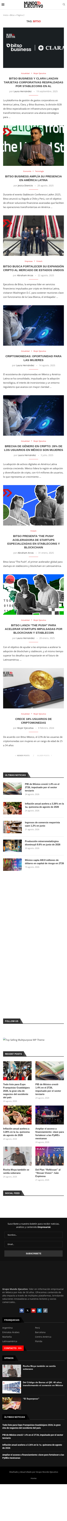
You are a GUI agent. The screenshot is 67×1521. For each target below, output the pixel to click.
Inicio (5, 15)
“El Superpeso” (31, 1398)
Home (33, 1478)
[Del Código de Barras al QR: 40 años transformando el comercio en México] (11, 1387)
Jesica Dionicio (25, 185)
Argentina (7, 1328)
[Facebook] (21, 1310)
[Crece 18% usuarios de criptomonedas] (33, 688)
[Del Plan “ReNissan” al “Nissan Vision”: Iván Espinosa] (49, 1156)
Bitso (12, 15)
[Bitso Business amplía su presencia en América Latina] (33, 145)
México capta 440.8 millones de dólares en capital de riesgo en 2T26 (44, 862)
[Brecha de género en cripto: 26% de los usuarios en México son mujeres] (33, 415)
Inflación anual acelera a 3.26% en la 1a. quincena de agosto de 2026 (44, 805)
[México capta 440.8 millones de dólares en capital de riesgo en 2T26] (12, 864)
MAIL (20, 1348)
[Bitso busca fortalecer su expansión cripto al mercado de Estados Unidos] (33, 235)
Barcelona (40, 1332)
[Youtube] (33, 1310)
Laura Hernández (23, 91)
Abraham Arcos (25, 275)
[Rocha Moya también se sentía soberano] (17, 1156)
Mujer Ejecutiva (25, 727)
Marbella (7, 1337)
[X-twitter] (27, 1310)
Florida (38, 1341)
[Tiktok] (45, 1310)
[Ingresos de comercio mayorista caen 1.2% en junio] (12, 827)
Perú (37, 1328)
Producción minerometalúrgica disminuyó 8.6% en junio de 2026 (42, 843)
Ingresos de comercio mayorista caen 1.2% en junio (42, 824)
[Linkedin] (39, 1310)
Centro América (43, 1337)
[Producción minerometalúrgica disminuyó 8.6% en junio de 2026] (12, 846)
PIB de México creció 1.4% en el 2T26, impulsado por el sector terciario (42, 787)
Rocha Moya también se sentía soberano (16, 1171)
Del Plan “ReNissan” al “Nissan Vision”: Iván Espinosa (47, 1173)
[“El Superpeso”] (11, 1403)
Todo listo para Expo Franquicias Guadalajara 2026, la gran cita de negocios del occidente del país (16, 1091)
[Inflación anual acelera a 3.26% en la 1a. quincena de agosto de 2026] (12, 808)
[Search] (63, 4)
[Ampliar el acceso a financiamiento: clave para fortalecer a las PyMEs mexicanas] (49, 1115)
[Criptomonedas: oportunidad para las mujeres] (33, 325)
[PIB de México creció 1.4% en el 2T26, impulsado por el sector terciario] (12, 788)
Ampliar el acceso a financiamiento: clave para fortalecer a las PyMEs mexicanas (49, 1133)
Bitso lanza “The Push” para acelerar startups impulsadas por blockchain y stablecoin (33, 629)
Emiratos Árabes (10, 1332)
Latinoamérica (9, 1341)
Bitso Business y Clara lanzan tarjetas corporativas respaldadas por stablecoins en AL (33, 82)
